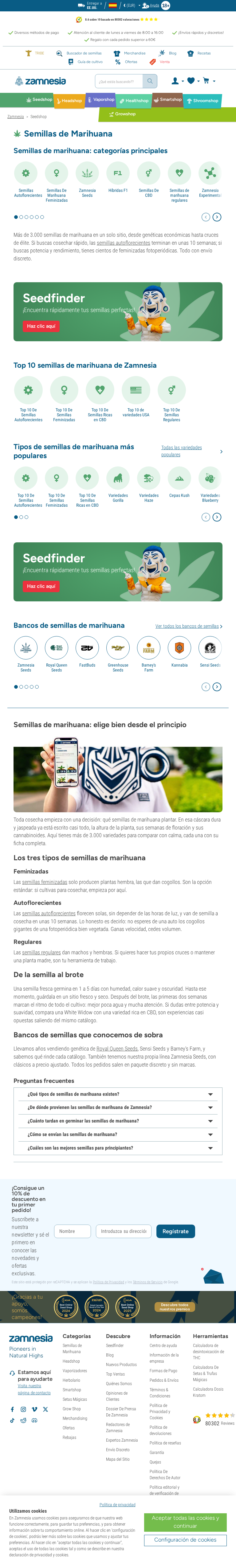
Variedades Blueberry (210, 498)
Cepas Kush (179, 495)
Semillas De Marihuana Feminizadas (57, 195)
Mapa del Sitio (118, 1459)
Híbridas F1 (118, 190)
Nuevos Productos (121, 1364)
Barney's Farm (149, 667)
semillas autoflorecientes (123, 243)
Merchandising (75, 1418)
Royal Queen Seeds (56, 667)
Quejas (155, 1461)
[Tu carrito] (211, 81)
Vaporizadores (75, 1370)
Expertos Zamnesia (122, 1440)
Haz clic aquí (41, 326)
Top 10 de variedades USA (136, 412)
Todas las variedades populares (181, 451)
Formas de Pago (163, 1370)
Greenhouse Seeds (118, 667)
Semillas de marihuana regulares (179, 195)
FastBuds (87, 665)
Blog (110, 1354)
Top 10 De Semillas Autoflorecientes (28, 414)
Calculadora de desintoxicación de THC (208, 1351)
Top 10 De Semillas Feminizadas (64, 414)
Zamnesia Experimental (210, 193)
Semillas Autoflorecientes (25, 193)
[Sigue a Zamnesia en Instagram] (23, 1409)
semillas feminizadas (44, 882)
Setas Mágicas (75, 1399)
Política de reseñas (165, 1442)
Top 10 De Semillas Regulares (171, 414)
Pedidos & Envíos (164, 1380)
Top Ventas (115, 1374)
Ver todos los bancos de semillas (187, 626)
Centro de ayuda (163, 1345)
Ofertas (69, 1427)
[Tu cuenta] (177, 81)
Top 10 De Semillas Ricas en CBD (100, 414)
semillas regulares (41, 952)
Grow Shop (72, 1408)
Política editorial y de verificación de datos (164, 1493)
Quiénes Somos (119, 1383)
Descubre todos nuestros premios (175, 1307)
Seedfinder (115, 1345)
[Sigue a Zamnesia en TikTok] (12, 1420)
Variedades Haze (149, 498)
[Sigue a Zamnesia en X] (45, 1409)
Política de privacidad (118, 1504)
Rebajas (69, 1437)
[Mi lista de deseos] (193, 81)
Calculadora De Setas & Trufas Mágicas (205, 1373)
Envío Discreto (118, 1449)
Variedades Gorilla (118, 498)
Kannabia (179, 665)
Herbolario (71, 1380)
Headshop (71, 1361)
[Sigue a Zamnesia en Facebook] (12, 1409)
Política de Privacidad (108, 1282)
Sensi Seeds (210, 665)
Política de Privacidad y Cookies (160, 1411)
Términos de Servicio (148, 1282)
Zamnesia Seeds (87, 193)
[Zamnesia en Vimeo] (34, 1409)
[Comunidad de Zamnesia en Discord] (34, 1420)
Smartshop (72, 1389)
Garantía (157, 1452)
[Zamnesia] (48, 81)
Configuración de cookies (185, 1539)
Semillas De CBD (149, 193)
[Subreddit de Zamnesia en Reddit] (23, 1420)
